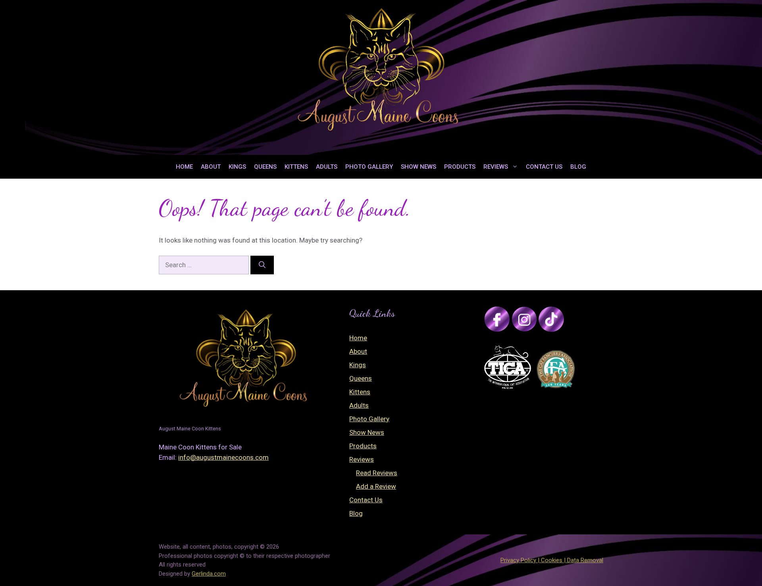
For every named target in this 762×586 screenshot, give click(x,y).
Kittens (296, 166)
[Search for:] (204, 265)
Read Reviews (376, 473)
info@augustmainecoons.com (223, 457)
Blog (578, 166)
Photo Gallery (369, 166)
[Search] (262, 265)
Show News (418, 166)
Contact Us (544, 166)
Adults (326, 166)
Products (459, 166)
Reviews (495, 166)
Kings (237, 166)
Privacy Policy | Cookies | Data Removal (551, 560)
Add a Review (376, 486)
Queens (265, 166)
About (211, 166)
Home (184, 166)
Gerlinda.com (209, 573)
